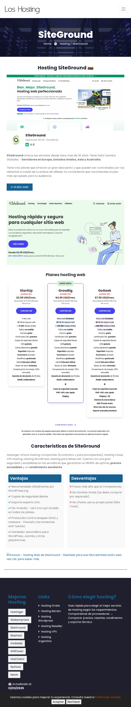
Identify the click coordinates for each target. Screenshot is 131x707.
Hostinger (16, 612)
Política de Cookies (107, 697)
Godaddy (16, 643)
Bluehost (16, 635)
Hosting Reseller (51, 626)
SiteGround (17, 628)
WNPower (17, 651)
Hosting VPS (49, 632)
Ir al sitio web (19, 187)
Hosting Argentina (45, 639)
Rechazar (73, 702)
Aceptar (58, 702)
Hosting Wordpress (45, 619)
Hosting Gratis (50, 606)
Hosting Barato (51, 611)
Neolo (14, 675)
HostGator (17, 659)
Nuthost (15, 667)
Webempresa (19, 620)
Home (47, 44)
